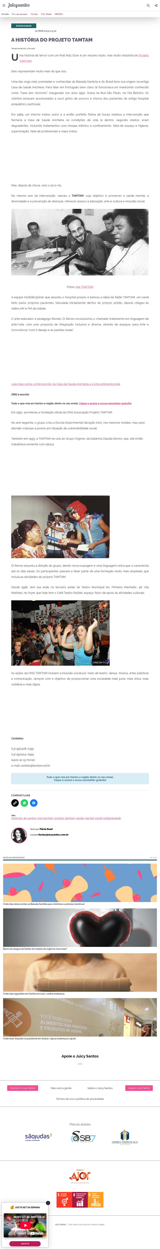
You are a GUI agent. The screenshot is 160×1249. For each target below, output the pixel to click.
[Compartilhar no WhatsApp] (24, 803)
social (98, 818)
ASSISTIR (25, 1244)
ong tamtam (45, 818)
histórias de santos (23, 818)
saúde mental (85, 818)
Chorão (34, 14)
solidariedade (112, 818)
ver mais (153, 857)
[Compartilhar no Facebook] (34, 803)
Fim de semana (19, 14)
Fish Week (46, 14)
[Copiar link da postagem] (15, 803)
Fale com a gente (61, 1088)
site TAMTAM (84, 287)
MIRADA (59, 14)
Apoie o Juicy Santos (139, 1088)
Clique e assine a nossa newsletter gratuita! (105, 403)
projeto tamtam (64, 818)
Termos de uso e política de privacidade (80, 1098)
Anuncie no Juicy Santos (22, 1088)
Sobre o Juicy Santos (100, 1088)
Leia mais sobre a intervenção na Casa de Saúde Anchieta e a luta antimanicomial (65, 384)
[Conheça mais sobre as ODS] (80, 1200)
